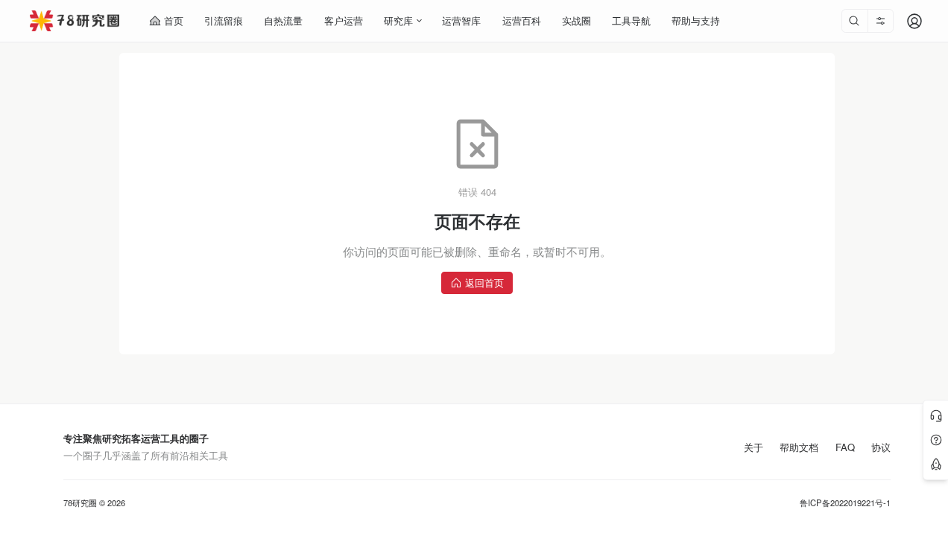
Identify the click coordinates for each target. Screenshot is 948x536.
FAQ (845, 447)
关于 (753, 447)
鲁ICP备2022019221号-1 (845, 502)
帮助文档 (799, 447)
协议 (881, 447)
